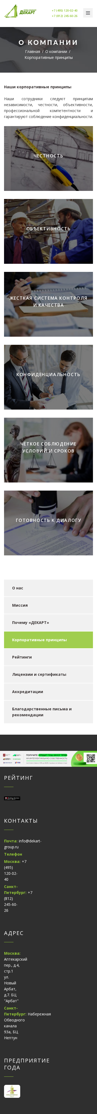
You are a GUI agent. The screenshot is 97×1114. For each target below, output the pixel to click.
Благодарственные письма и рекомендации (42, 711)
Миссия (20, 605)
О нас (17, 587)
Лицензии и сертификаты (39, 674)
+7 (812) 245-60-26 (64, 16)
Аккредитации (27, 691)
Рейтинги (22, 657)
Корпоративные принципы (39, 639)
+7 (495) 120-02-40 (64, 10)
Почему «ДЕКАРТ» (30, 622)
